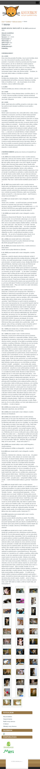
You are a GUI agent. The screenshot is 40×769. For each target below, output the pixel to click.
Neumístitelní (7, 716)
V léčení (6, 724)
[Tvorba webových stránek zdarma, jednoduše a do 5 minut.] (22, 761)
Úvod (3, 21)
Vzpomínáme (7, 719)
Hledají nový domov (10, 726)
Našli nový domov (17, 21)
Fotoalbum (8, 21)
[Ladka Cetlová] (4, 734)
